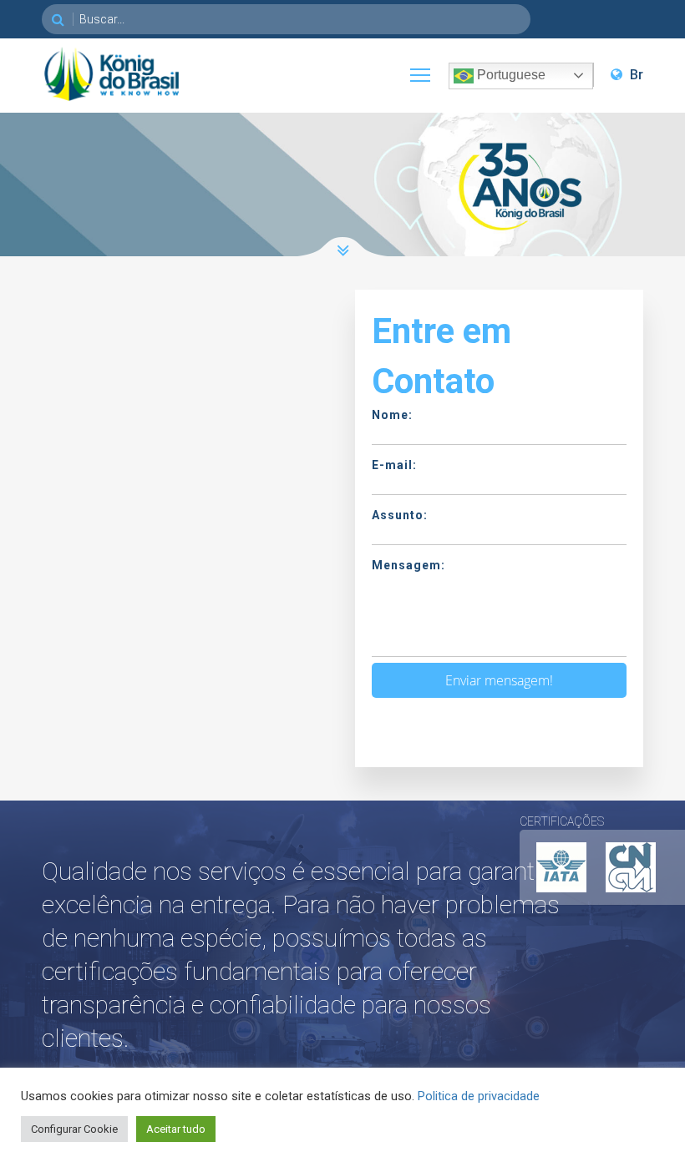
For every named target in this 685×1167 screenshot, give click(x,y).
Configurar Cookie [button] (74, 1129)
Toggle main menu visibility (420, 74)
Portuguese (509, 75)
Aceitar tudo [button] (176, 1129)
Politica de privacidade (479, 1096)
